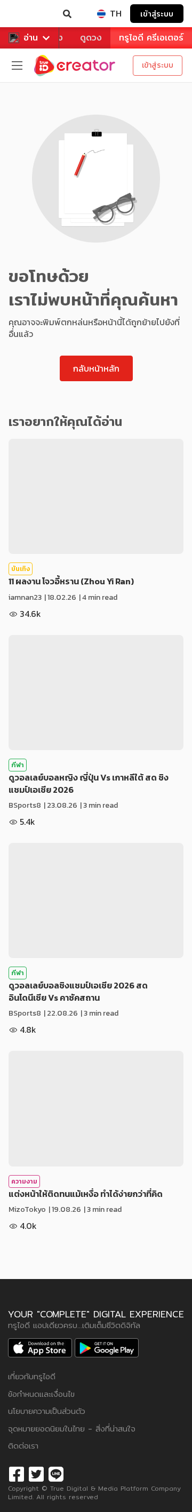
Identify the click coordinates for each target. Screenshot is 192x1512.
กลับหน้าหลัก (96, 368)
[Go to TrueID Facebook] (16, 1473)
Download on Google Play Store (107, 1347)
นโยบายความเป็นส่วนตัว (46, 1411)
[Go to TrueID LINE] (56, 1473)
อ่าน (30, 37)
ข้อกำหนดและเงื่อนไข (41, 1394)
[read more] (96, 496)
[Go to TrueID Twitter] (36, 1473)
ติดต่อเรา (23, 1445)
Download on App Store (40, 1347)
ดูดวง (91, 37)
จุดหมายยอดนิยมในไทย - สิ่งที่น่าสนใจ (71, 1428)
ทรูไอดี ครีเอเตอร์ (151, 37)
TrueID (30, 14)
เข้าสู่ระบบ (156, 13)
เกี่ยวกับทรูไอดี (31, 1376)
